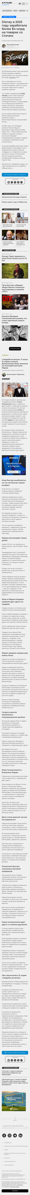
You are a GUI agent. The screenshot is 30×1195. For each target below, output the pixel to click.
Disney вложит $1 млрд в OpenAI (14, 197)
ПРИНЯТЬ (15, 1191)
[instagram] (10, 1135)
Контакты (7, 1158)
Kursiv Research (9, 1165)
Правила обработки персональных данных (14, 1154)
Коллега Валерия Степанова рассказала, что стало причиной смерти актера (14, 319)
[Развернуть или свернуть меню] (27, 4)
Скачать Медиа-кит (10, 1161)
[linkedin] (20, 1135)
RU (23, 3)
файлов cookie (15, 1186)
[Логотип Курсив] (7, 3)
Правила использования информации (16, 1146)
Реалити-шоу (6, 378)
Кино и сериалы (9, 17)
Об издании (7, 1142)
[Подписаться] (27, 1128)
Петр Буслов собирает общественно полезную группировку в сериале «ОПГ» (13, 288)
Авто (15, 10)
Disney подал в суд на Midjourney (14, 202)
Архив (6, 1149)
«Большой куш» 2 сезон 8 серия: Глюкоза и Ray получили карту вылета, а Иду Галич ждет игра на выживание (15, 1082)
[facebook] (4, 1135)
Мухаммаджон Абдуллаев (15, 374)
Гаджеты (22, 10)
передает (12, 77)
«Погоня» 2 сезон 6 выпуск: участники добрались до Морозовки (12, 1072)
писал (22, 164)
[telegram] (15, 1135)
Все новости (7, 10)
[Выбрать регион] (20, 4)
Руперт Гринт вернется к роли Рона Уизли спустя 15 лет (14, 258)
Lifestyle (6, 4)
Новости (5, 355)
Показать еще (15, 348)
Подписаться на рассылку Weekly (13, 1125)
